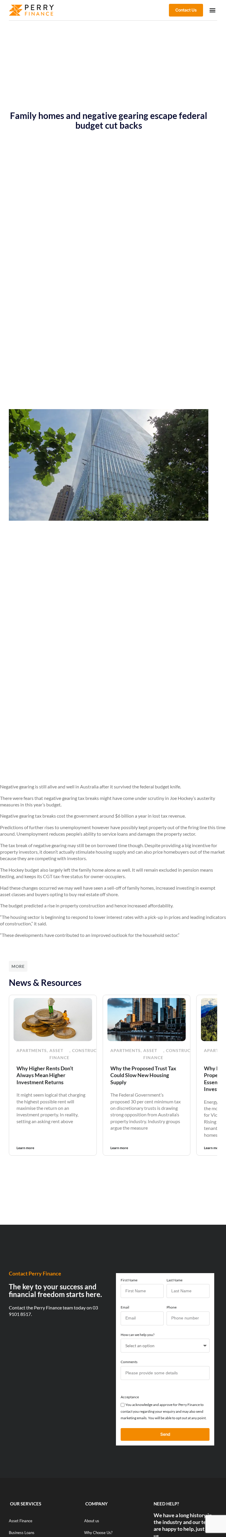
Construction (90, 1050)
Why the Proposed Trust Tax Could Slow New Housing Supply (143, 1075)
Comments (129, 1362)
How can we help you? (137, 1334)
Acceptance (130, 1397)
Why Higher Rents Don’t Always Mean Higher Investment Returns (44, 1075)
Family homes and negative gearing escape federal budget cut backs (108, 120)
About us (91, 1520)
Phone (172, 1307)
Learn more (25, 1148)
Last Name (174, 1280)
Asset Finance (59, 1054)
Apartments (31, 1050)
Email (125, 1307)
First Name (129, 1280)
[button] (212, 10)
